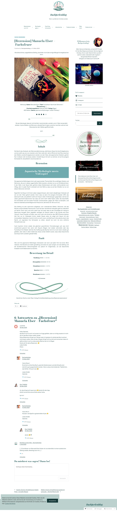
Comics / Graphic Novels (88, 213)
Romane (91, 225)
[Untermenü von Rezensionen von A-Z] (32, 27)
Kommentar (63, 478)
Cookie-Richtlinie (10, 503)
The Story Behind (85, 227)
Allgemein (89, 207)
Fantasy (16, 37)
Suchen (77, 120)
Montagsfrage (90, 222)
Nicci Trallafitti (23, 384)
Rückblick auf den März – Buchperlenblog (30, 442)
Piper (54, 108)
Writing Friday (93, 227)
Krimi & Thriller (98, 219)
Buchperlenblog (58, 14)
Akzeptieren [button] (52, 500)
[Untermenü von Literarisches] (63, 27)
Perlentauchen (97, 222)
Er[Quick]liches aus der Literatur (86, 215)
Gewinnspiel (82, 217)
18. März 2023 (23, 327)
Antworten (22, 353)
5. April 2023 (23, 444)
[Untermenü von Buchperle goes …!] (42, 27)
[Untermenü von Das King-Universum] (52, 27)
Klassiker (91, 219)
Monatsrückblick (81, 222)
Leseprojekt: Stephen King (83, 220)
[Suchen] (99, 123)
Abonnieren (97, 113)
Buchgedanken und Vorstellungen (89, 209)
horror (97, 217)
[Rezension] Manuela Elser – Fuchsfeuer (34, 42)
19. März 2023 (26, 359)
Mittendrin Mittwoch (96, 220)
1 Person (26, 350)
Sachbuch (96, 225)
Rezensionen (22, 37)
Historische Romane (90, 217)
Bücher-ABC (82, 211)
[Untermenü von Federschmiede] (76, 27)
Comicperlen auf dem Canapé (91, 211)
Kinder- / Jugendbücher (82, 219)
